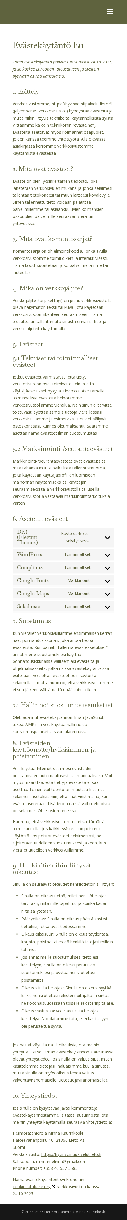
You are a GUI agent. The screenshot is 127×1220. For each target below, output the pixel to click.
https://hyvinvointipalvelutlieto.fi (82, 104)
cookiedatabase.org (32, 1186)
